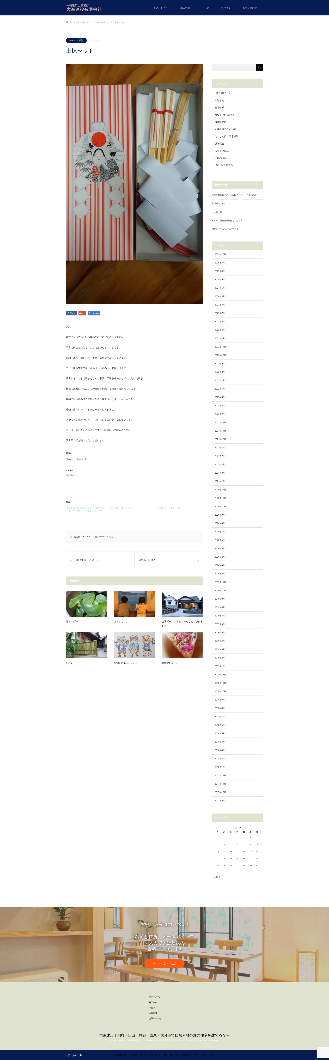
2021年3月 (220, 472)
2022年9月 (220, 363)
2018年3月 (220, 750)
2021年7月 (220, 456)
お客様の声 (221, 121)
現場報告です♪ (218, 203)
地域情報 (219, 107)
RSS (80, 1054)
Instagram (74, 1054)
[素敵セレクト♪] (182, 645)
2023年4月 (220, 329)
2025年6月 (220, 262)
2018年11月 (220, 682)
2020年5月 (220, 548)
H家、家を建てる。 (225, 165)
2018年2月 (220, 758)
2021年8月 (220, 447)
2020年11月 (220, 498)
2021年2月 (220, 481)
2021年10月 (220, 439)
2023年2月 (220, 338)
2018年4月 (220, 741)
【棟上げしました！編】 (169, 507)
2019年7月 (220, 615)
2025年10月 (220, 254)
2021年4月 (220, 464)
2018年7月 (220, 716)
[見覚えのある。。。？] (134, 645)
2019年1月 (220, 666)
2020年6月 (220, 540)
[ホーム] (67, 16)
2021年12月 (220, 422)
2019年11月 (220, 582)
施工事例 (185, 7)
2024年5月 (220, 287)
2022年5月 (220, 397)
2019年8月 (220, 607)
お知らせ (219, 100)
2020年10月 (220, 506)
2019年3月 (220, 649)
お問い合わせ (250, 7)
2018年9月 (220, 699)
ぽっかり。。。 (122, 621)
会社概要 (226, 7)
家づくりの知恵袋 (224, 114)
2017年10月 (220, 792)
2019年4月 (220, 640)
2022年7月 (220, 380)
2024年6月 (220, 279)
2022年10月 (220, 355)
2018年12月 (220, 674)
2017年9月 (220, 800)
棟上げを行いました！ (123, 507)
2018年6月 (220, 724)
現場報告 (219, 143)
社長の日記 (221, 158)
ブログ (205, 7)
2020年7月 (220, 531)
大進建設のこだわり (225, 129)
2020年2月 (220, 573)
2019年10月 (220, 590)
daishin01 (85, 536)
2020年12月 (220, 489)
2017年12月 (220, 775)
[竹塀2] (86, 645)
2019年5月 (220, 632)
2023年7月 (220, 313)
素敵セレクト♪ (170, 663)
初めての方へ (161, 7)
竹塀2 (69, 663)
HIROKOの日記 (76, 40)
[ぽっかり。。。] (134, 604)
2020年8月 (220, 523)
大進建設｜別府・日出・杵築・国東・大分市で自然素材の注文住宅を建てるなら (164, 1035)
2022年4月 (220, 405)
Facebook (68, 1054)
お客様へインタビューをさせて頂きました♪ (182, 623)
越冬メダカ (72, 621)
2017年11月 (220, 783)
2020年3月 (220, 565)
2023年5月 (220, 321)
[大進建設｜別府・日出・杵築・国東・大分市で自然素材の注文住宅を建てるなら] (93, 7)
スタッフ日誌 (222, 150)
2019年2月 (220, 657)
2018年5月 (220, 733)
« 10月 (217, 877)
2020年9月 (220, 514)
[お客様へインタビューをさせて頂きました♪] (182, 604)
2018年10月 (220, 691)
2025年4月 (220, 271)
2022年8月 (220, 371)
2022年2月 (220, 414)
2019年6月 (220, 624)
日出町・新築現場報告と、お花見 (227, 220)
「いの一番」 (218, 211)
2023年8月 (220, 304)
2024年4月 (220, 296)
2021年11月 (220, 430)
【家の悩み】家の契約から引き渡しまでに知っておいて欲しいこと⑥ (85, 509)
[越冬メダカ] (86, 604)
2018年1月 (220, 766)
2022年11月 (220, 346)
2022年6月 (220, 388)
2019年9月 (220, 598)
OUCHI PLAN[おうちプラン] (225, 229)
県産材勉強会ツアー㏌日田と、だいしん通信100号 (235, 194)
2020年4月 (220, 556)
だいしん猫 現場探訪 (227, 136)
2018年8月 (220, 708)
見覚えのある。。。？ (126, 663)
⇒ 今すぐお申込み (164, 963)
